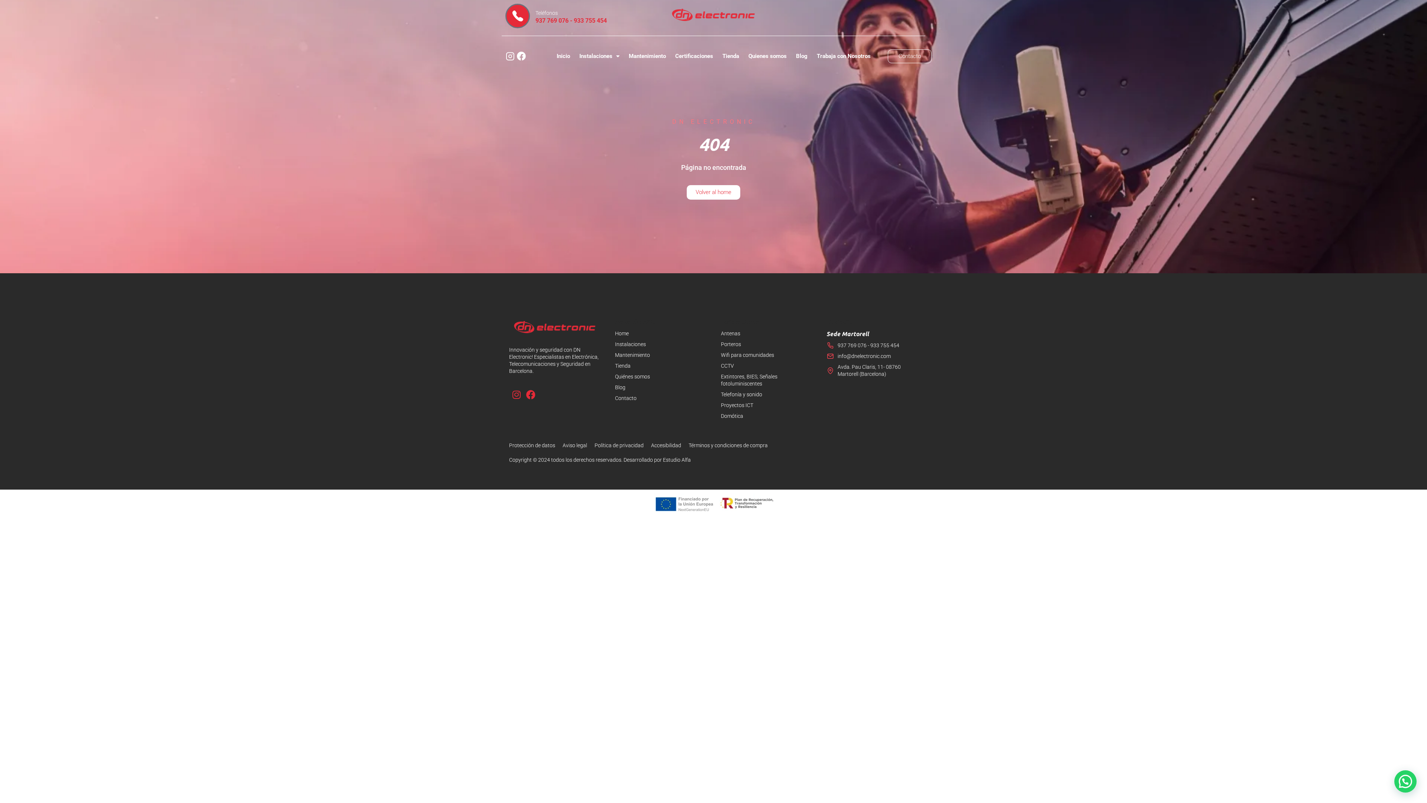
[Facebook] (531, 394)
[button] (1405, 781)
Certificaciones (694, 56)
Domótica (732, 416)
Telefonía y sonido (741, 394)
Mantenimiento (647, 56)
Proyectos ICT (737, 405)
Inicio (563, 56)
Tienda (730, 56)
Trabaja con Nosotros (844, 56)
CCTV (727, 366)
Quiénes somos (632, 377)
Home (622, 333)
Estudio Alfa (677, 460)
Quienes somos (767, 56)
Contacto (626, 398)
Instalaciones (595, 56)
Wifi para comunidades (747, 355)
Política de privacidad (619, 445)
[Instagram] (516, 394)
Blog (802, 56)
